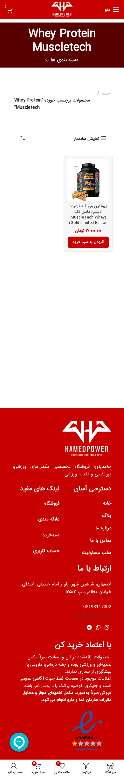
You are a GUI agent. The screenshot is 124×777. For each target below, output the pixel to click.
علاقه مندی (48, 519)
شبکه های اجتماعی (92, 616)
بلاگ (106, 515)
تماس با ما (100, 540)
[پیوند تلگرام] (89, 628)
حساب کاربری (46, 551)
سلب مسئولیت (96, 553)
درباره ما (103, 528)
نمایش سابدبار (87, 138)
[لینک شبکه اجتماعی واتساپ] (98, 628)
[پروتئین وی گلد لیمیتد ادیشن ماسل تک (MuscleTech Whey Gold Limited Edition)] (88, 180)
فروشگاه (51, 503)
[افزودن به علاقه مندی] (75, 167)
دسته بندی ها (65, 60)
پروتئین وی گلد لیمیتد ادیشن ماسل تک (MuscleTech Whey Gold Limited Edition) (88, 214)
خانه (106, 93)
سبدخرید (50, 535)
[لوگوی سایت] (62, 9)
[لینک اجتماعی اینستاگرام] (107, 628)
